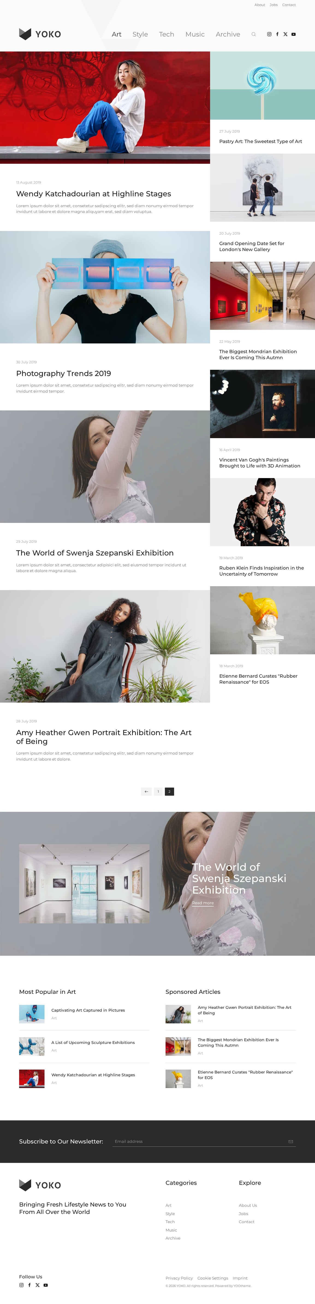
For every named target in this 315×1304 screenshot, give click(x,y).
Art (117, 34)
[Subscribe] (291, 1142)
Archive (228, 34)
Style (140, 34)
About (260, 5)
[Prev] (146, 792)
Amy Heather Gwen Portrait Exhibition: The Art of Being (104, 737)
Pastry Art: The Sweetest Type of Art (260, 141)
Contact (289, 5)
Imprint (240, 1278)
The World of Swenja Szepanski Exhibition (95, 552)
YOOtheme (242, 1286)
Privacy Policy (179, 1278)
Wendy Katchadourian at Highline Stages (93, 193)
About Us (248, 1205)
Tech (166, 34)
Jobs (274, 5)
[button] (253, 34)
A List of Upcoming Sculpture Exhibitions (93, 1042)
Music (195, 34)
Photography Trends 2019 (63, 373)
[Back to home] (40, 34)
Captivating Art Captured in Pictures (88, 1010)
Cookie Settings (212, 1278)
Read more (203, 903)
